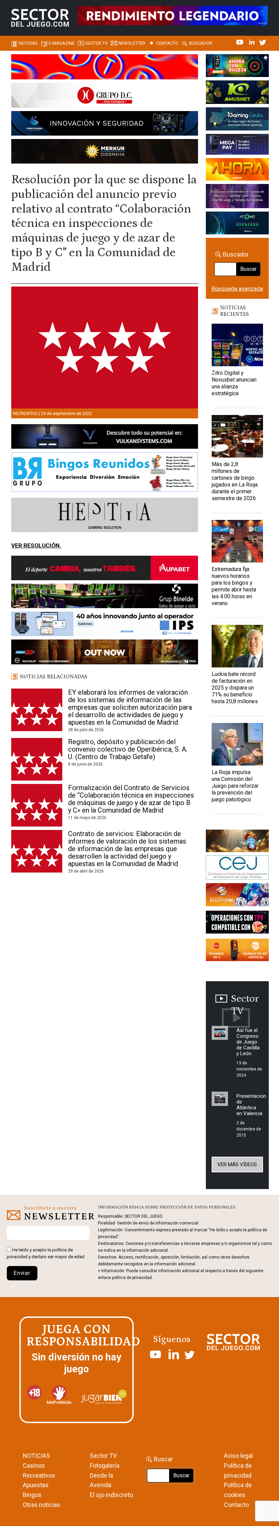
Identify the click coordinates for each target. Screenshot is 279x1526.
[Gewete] (237, 197)
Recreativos (39, 1475)
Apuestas (36, 1485)
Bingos (32, 1494)
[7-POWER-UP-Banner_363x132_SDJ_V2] (237, 66)
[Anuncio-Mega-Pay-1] (237, 145)
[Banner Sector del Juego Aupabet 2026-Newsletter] (104, 569)
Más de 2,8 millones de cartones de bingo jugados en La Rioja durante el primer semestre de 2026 (235, 481)
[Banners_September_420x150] (237, 950)
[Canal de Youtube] (240, 41)
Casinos (34, 1465)
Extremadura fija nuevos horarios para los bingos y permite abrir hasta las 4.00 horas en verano (234, 586)
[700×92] (104, 653)
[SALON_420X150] (237, 170)
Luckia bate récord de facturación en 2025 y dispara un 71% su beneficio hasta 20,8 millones (235, 688)
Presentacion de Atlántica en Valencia (251, 1104)
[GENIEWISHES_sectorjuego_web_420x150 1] (237, 841)
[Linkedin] (252, 41)
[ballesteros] (237, 896)
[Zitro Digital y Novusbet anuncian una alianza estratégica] (237, 345)
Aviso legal (238, 1455)
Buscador (200, 43)
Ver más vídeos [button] (237, 1164)
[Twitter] (262, 41)
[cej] (237, 868)
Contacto (167, 43)
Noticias (28, 43)
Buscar (248, 269)
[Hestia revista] (104, 516)
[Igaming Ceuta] (237, 120)
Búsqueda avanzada (237, 288)
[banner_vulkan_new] (104, 437)
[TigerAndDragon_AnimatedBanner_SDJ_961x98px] (173, 15)
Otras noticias (41, 1504)
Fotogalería (104, 1465)
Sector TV (103, 1455)
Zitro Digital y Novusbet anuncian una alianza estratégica (234, 383)
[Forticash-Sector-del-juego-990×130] (104, 124)
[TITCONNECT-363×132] (237, 923)
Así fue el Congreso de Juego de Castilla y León (248, 1042)
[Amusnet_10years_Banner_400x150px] (237, 93)
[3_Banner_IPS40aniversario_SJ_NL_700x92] (104, 625)
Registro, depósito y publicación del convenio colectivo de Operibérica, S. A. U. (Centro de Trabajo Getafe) (127, 749)
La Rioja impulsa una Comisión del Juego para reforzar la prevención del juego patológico (235, 786)
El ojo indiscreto (111, 1494)
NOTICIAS (36, 1455)
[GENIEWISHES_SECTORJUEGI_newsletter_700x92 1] (104, 152)
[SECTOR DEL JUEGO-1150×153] (104, 96)
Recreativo (25, 413)
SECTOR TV (96, 43)
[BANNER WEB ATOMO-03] (237, 224)
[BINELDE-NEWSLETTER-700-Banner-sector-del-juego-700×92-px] (104, 597)
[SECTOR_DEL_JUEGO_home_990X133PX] (104, 67)
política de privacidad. (132, 1277)
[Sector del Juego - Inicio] (40, 18)
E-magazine (62, 43)
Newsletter (131, 43)
